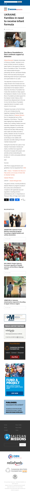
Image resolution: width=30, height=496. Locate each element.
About (5, 427)
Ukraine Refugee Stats (15, 180)
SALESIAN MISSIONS (20, 482)
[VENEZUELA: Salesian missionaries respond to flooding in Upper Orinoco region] (15, 287)
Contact (6, 430)
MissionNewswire (8, 60)
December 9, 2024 (9, 29)
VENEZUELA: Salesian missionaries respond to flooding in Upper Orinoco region (14, 302)
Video (17, 430)
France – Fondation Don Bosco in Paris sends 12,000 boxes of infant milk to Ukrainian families (15, 173)
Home (5, 425)
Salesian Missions (19, 115)
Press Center (18, 425)
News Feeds (18, 427)
